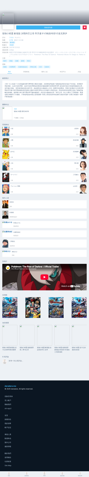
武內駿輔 (76, 151)
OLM (11, 45)
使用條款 (8, 457)
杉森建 (12, 212)
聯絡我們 (8, 404)
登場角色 (26, 72)
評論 (79, 72)
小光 (11, 163)
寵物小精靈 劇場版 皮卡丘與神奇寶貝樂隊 (9, 349)
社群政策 (8, 461)
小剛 (11, 140)
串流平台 (63, 72)
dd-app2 (8, 408)
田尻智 (12, 202)
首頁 (6, 415)
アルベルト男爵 (15, 186)
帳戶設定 (8, 427)
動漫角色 (8, 438)
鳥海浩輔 (76, 140)
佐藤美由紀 (16, 232)
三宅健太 (76, 174)
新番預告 (8, 419)
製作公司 (8, 442)
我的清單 (8, 423)
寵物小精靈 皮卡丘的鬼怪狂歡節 (79, 349)
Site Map (8, 465)
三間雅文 (12, 241)
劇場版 (12, 42)
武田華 (76, 128)
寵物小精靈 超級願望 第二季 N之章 (27, 349)
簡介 (9, 72)
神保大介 (14, 252)
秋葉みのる (16, 223)
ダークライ (13, 174)
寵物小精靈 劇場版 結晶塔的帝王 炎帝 (44, 349)
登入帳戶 (8, 400)
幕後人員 (8, 434)
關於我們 (8, 453)
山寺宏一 (76, 186)
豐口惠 (76, 163)
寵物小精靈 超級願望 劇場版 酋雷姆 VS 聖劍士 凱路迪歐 (62, 350)
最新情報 (8, 446)
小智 (11, 128)
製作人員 (44, 72)
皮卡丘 (12, 151)
